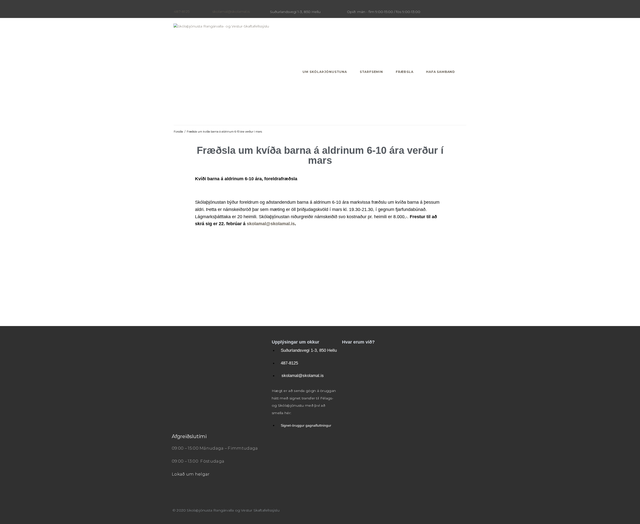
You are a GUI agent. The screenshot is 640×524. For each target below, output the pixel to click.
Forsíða (178, 131)
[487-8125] (176, 6)
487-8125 (182, 11)
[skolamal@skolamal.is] (214, 6)
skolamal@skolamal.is (231, 11)
